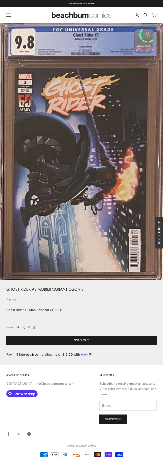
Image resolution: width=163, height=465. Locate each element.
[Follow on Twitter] (19, 434)
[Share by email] (34, 327)
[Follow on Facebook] (8, 434)
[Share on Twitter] (23, 327)
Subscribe (113, 419)
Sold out (81, 340)
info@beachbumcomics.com (54, 384)
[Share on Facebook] (18, 327)
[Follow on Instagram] (29, 434)
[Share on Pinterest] (29, 327)
